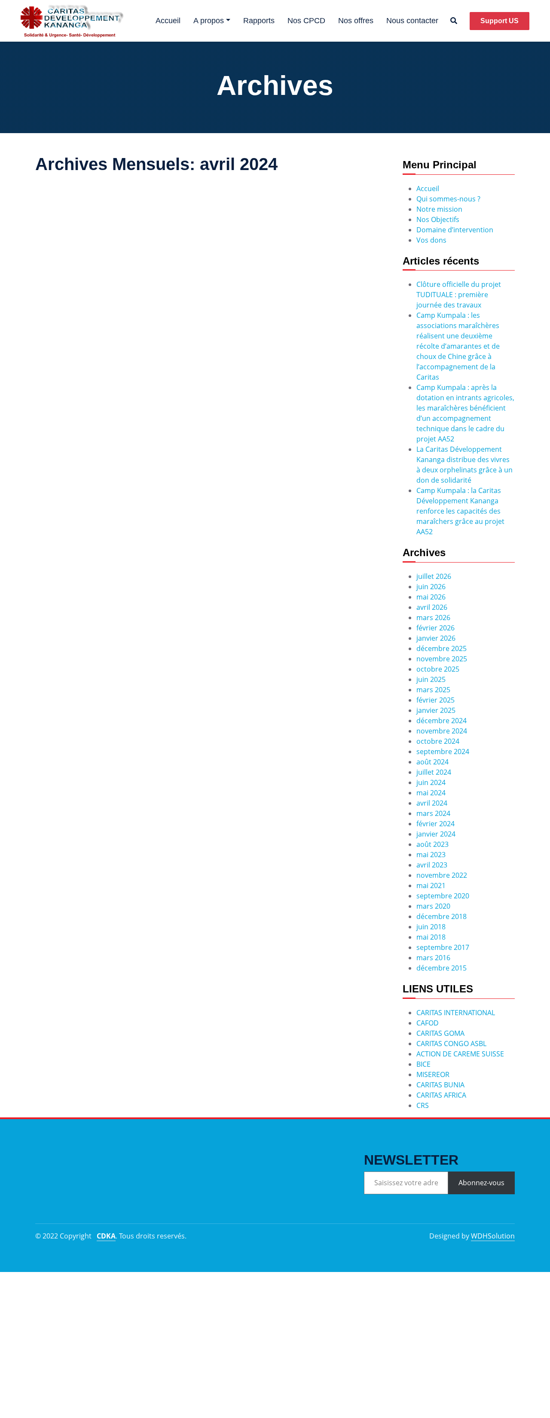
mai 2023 (431, 854)
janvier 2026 (435, 638)
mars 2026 (433, 617)
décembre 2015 (441, 968)
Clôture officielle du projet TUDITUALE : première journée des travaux (458, 295)
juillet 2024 (433, 772)
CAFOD (427, 1023)
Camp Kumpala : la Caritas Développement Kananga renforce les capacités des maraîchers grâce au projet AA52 (460, 511)
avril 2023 (431, 865)
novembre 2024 (441, 731)
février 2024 (435, 823)
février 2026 (435, 628)
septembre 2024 (442, 751)
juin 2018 (431, 926)
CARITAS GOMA (440, 1033)
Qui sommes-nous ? (448, 199)
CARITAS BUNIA (440, 1084)
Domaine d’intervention (454, 229)
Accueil (168, 20)
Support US (499, 20)
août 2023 (432, 844)
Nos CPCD (306, 20)
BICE (423, 1064)
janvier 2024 (435, 834)
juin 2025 (431, 679)
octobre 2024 (437, 741)
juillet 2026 (433, 576)
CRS (422, 1105)
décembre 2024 (441, 720)
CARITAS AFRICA (441, 1095)
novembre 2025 (441, 658)
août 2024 (432, 762)
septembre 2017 (442, 947)
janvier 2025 (435, 710)
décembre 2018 (441, 916)
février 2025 (435, 700)
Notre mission (439, 209)
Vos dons (431, 240)
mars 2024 (433, 813)
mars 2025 (433, 689)
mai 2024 (431, 792)
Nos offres (355, 20)
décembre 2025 (441, 648)
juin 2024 (431, 782)
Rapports (259, 20)
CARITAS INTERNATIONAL (455, 1012)
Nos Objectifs (437, 219)
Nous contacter (412, 20)
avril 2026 (431, 607)
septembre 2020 (442, 896)
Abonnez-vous (481, 1182)
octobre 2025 (437, 669)
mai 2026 (431, 597)
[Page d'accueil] (72, 20)
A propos (208, 20)
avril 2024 (431, 803)
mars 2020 (433, 906)
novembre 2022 (441, 875)
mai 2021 (431, 885)
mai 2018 (431, 937)
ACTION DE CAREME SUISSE (460, 1054)
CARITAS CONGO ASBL (451, 1043)
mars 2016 (433, 957)
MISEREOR (432, 1074)
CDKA (106, 1236)
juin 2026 (431, 586)
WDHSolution (493, 1236)
